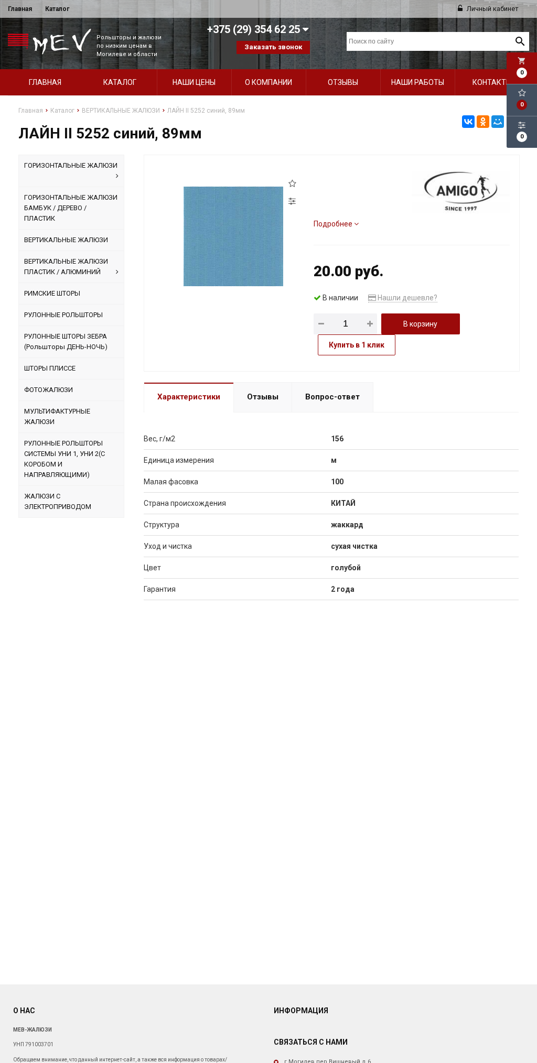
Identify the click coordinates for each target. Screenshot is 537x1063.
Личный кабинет (492, 9)
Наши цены (194, 82)
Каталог (57, 9)
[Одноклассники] (483, 121)
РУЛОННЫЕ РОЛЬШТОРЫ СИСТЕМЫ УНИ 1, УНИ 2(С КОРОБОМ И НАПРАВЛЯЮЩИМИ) (64, 459)
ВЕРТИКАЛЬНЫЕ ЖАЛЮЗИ (66, 240)
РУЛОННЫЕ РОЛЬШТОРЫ (63, 315)
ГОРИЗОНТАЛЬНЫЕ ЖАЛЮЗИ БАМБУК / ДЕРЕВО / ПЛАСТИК (70, 207)
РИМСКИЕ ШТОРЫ (52, 293)
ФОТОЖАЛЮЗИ (48, 390)
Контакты (492, 82)
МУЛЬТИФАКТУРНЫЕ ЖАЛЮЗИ (57, 416)
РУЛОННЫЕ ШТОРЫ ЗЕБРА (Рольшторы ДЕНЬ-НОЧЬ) (66, 341)
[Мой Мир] (497, 121)
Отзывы (343, 82)
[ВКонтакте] (468, 121)
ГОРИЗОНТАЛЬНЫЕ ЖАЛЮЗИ (70, 165)
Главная (20, 9)
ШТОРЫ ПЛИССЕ (50, 368)
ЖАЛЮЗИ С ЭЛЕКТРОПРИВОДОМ (57, 501)
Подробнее (334, 224)
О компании (268, 82)
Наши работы (417, 82)
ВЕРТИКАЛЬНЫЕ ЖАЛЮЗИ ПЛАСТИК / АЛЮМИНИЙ (66, 266)
